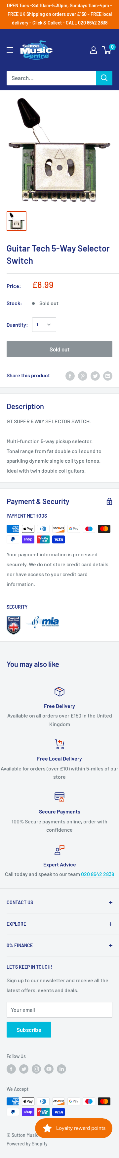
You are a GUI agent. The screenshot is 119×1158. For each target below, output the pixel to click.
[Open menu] (10, 50)
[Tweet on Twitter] (95, 375)
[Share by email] (107, 375)
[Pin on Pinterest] (82, 375)
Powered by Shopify (27, 1143)
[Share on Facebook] (70, 375)
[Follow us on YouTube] (49, 1069)
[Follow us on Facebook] (11, 1069)
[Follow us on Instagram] (36, 1069)
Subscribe (29, 1029)
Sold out (59, 349)
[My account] (93, 50)
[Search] (104, 78)
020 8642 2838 (97, 874)
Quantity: (17, 324)
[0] (107, 50)
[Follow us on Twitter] (23, 1069)
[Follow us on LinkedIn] (61, 1069)
